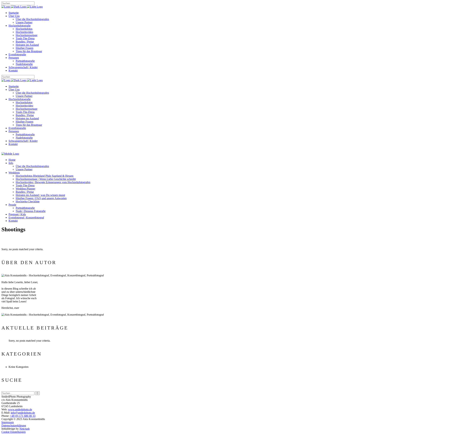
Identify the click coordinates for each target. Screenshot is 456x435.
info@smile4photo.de (23, 412)
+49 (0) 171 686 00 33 (22, 415)
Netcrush (24, 428)
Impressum (7, 422)
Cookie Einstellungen (13, 431)
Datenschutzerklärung (13, 425)
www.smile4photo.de (20, 409)
